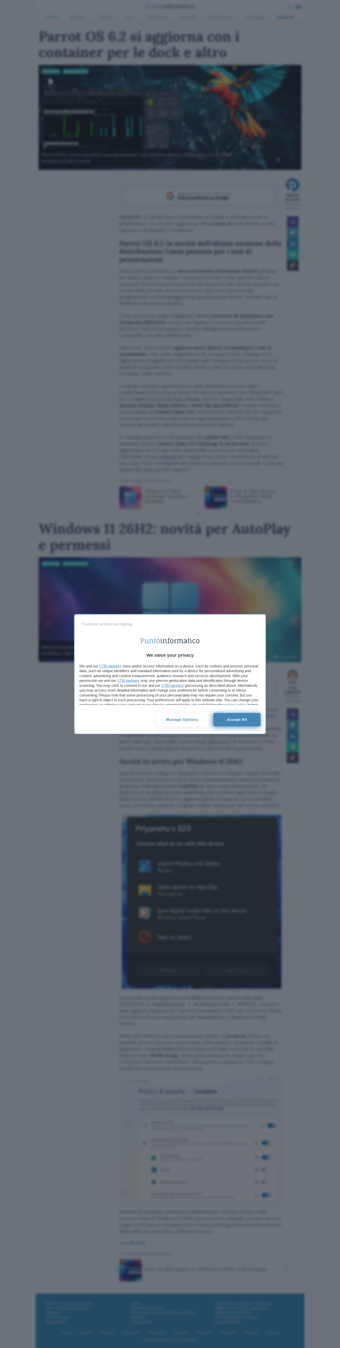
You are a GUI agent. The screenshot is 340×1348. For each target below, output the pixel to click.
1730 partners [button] (110, 666)
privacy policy (235, 705)
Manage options (182, 719)
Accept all (237, 719)
